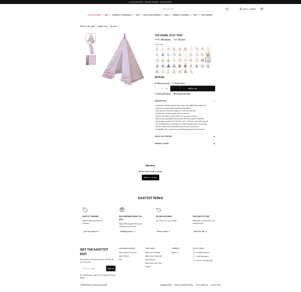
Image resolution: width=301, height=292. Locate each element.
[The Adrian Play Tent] (162, 65)
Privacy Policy (216, 285)
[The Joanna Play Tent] (202, 65)
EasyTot (89, 285)
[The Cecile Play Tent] (168, 54)
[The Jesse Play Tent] (168, 59)
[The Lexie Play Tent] (185, 71)
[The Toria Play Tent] (174, 71)
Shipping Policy (166, 285)
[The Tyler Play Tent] (190, 65)
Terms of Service (202, 285)
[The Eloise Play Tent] (185, 59)
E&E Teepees (166, 39)
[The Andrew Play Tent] (207, 54)
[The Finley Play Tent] (157, 65)
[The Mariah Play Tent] (207, 48)
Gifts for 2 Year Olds (87, 26)
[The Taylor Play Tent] (168, 71)
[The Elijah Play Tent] (179, 59)
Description (160, 101)
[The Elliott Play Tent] (157, 71)
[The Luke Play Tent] (179, 65)
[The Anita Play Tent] (179, 54)
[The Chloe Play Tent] (185, 48)
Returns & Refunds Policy (184, 285)
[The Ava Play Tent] (190, 54)
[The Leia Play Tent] (185, 65)
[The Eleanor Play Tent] (174, 59)
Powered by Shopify (100, 285)
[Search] (227, 9)
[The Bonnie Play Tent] (174, 65)
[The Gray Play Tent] (157, 48)
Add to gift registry (164, 94)
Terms (106, 275)
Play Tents (113, 26)
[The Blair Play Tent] (190, 71)
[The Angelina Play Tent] (157, 59)
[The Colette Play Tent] (196, 59)
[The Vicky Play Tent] (179, 71)
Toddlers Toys (102, 26)
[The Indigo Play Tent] (162, 54)
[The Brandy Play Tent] (202, 59)
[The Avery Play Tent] (196, 54)
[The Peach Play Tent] (157, 54)
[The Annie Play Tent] (185, 54)
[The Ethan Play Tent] (174, 48)
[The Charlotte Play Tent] (179, 48)
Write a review (150, 177)
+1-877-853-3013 (202, 256)
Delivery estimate (163, 83)
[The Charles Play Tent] (174, 54)
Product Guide (162, 143)
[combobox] (195, 9)
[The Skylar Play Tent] (207, 65)
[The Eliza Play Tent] (162, 48)
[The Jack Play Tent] (168, 65)
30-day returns (179, 83)
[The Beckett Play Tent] (190, 48)
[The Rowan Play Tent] (202, 48)
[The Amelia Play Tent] (202, 54)
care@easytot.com (202, 252)
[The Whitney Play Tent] (162, 71)
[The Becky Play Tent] (196, 48)
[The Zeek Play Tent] (196, 65)
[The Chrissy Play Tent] (190, 59)
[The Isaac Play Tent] (162, 59)
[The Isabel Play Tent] (207, 59)
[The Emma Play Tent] (168, 48)
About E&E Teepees (163, 136)
